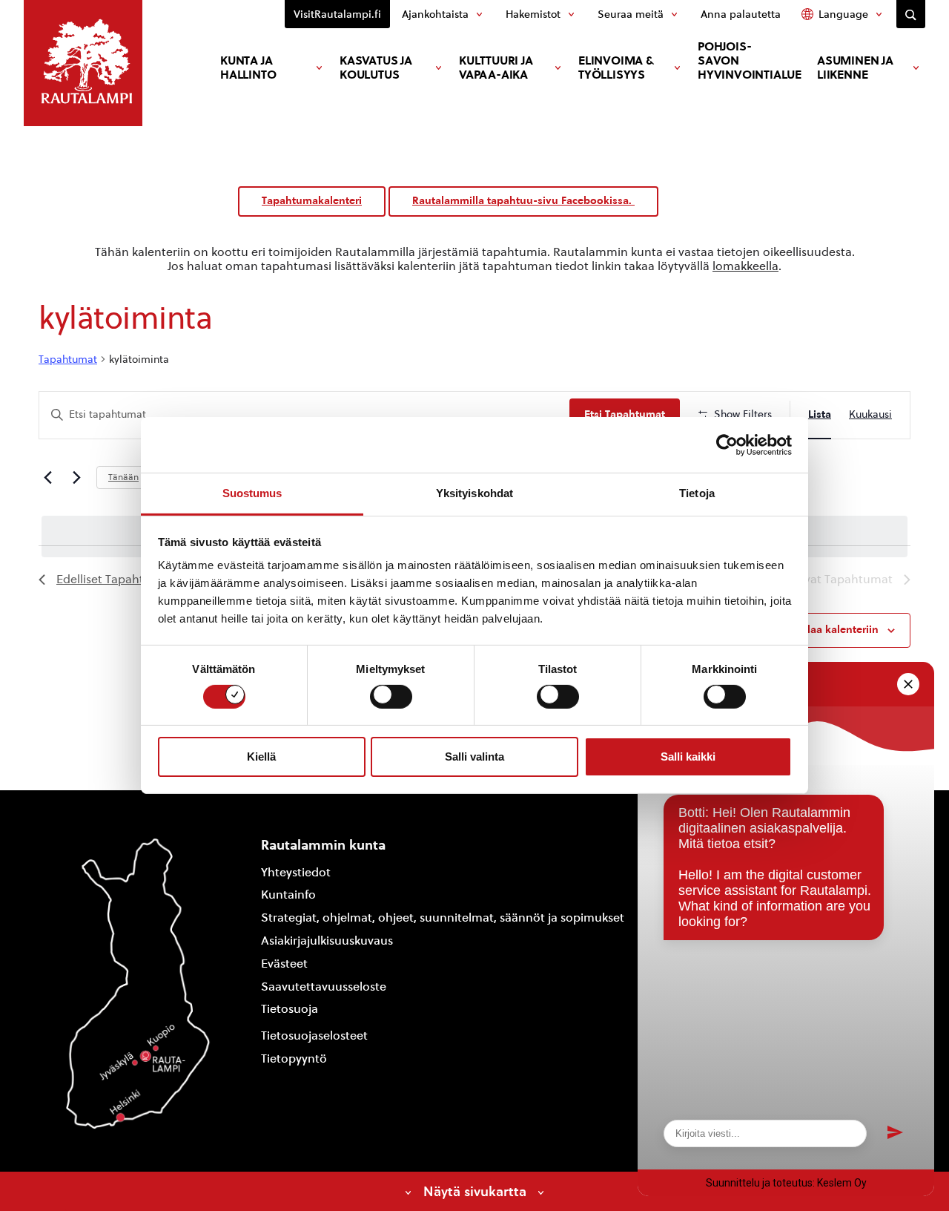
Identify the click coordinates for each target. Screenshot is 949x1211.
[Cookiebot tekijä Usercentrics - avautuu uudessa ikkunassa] (727, 444)
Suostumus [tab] (252, 493)
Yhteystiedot (296, 872)
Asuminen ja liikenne (855, 67)
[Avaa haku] (910, 14)
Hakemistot (533, 14)
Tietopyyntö (294, 1058)
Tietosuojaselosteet (314, 1035)
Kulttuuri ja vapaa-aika (496, 67)
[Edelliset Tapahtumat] (47, 477)
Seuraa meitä (631, 14)
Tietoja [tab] (697, 493)
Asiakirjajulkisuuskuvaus (327, 940)
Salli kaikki (688, 756)
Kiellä (261, 756)
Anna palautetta (741, 14)
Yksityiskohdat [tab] (474, 493)
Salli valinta (474, 756)
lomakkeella (745, 266)
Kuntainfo (288, 894)
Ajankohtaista (435, 14)
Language (843, 14)
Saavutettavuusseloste (323, 986)
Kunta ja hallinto (248, 67)
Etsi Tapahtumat (624, 414)
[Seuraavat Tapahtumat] (76, 477)
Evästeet (284, 963)
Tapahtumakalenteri (312, 200)
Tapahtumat (68, 359)
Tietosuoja (289, 1009)
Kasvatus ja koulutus (376, 67)
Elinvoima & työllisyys (616, 67)
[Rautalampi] (83, 63)
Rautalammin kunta (323, 845)
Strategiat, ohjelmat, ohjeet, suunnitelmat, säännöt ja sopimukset (442, 917)
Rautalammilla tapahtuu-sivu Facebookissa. (523, 200)
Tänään (123, 477)
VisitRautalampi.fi (337, 14)
